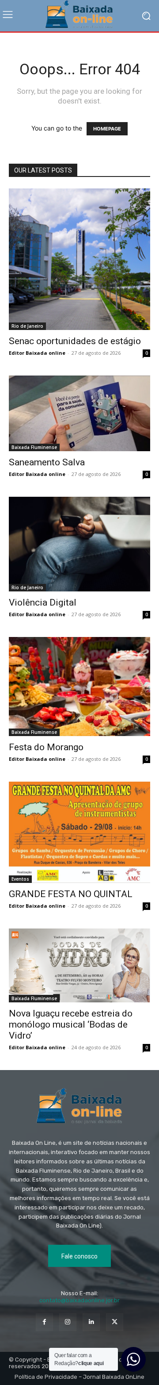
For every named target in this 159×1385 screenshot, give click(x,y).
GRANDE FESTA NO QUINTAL (70, 894)
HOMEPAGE (107, 129)
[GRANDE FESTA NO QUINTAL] (79, 832)
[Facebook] (44, 1322)
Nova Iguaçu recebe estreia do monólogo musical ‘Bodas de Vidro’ (70, 1024)
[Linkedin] (91, 1322)
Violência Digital (42, 602)
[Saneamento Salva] (79, 413)
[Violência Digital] (79, 544)
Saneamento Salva (47, 462)
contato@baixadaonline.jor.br (79, 1300)
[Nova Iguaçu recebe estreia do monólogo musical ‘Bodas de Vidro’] (79, 965)
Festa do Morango (46, 747)
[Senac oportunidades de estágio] (79, 259)
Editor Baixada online (37, 352)
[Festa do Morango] (79, 686)
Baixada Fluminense (34, 447)
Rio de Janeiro (27, 326)
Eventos (20, 879)
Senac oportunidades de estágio (75, 341)
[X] (114, 1322)
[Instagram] (67, 1322)
